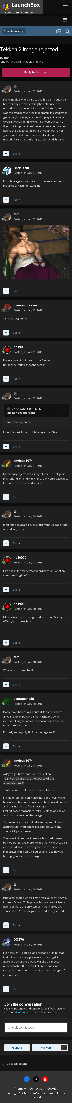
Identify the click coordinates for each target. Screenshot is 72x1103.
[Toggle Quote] (9, 408)
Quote (16, 153)
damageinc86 (24, 699)
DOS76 (19, 939)
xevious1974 (23, 461)
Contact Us (36, 1088)
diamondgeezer (26, 305)
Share (18, 1047)
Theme (19, 1088)
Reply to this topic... (23, 1027)
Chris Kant (21, 168)
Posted (28, 91)
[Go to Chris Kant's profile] (7, 171)
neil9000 (20, 347)
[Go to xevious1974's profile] (7, 463)
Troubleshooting (33, 61)
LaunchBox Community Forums (30, 19)
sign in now (21, 1012)
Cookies (52, 1088)
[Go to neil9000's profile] (7, 350)
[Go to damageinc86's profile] (7, 701)
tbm (6, 58)
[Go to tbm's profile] (7, 89)
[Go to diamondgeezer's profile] (7, 308)
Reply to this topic (36, 72)
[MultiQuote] (6, 153)
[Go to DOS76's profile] (7, 942)
